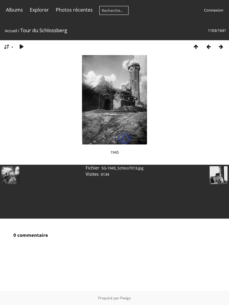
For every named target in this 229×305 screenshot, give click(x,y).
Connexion (213, 10)
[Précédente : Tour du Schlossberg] (208, 46)
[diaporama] (21, 46)
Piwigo (125, 298)
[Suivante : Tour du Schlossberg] (221, 46)
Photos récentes (74, 10)
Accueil (11, 30)
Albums (14, 10)
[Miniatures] (196, 46)
